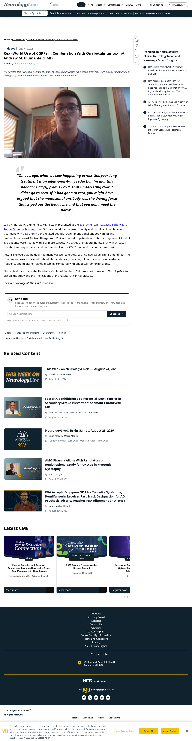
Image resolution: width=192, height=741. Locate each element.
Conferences (113, 4)
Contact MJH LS (96, 631)
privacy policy (64, 320)
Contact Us (96, 624)
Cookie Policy (44, 737)
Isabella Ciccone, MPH (60, 374)
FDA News (81, 13)
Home (7, 39)
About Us (96, 613)
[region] (96, 731)
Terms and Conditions (96, 638)
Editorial (96, 620)
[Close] (187, 731)
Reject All (148, 731)
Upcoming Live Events (97, 13)
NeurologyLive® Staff (59, 506)
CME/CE (129, 4)
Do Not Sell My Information (96, 635)
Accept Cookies (169, 731)
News (90, 4)
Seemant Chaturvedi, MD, (61, 412)
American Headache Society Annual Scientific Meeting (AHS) (36, 338)
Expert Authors (68, 13)
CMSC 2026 (114, 13)
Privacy (96, 642)
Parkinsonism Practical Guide (158, 13)
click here (48, 283)
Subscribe (115, 313)
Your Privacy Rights (96, 646)
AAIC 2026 (139, 13)
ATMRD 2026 (126, 13)
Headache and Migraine (27, 332)
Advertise (96, 628)
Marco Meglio (71, 435)
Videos (8, 332)
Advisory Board (96, 617)
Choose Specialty (32, 13)
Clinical (62, 332)
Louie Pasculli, (56, 435)
